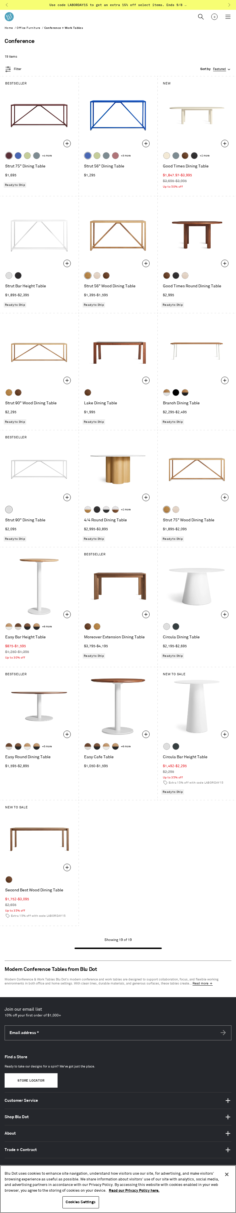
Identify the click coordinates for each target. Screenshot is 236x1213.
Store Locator (31, 1080)
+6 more (47, 626)
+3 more (126, 155)
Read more (200, 983)
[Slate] (18, 275)
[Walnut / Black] (27, 626)
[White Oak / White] (9, 626)
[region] (118, 1189)
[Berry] (115, 155)
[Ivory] (166, 155)
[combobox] (215, 69)
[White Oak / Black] (36, 626)
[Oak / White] (166, 392)
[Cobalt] (18, 155)
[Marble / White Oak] (88, 509)
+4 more (47, 155)
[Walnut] (185, 155)
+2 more (205, 155)
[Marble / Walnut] (115, 509)
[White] (9, 275)
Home (9, 28)
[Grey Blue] (36, 155)
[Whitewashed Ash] (97, 275)
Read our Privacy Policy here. (134, 1190)
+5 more (47, 746)
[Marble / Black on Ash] (106, 509)
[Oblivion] (176, 626)
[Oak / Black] (185, 392)
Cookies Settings (81, 1202)
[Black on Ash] (194, 155)
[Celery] (27, 155)
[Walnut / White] (18, 626)
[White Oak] (88, 275)
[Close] (226, 1174)
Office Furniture (28, 28)
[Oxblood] (9, 155)
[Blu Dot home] (9, 16)
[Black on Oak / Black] (176, 392)
